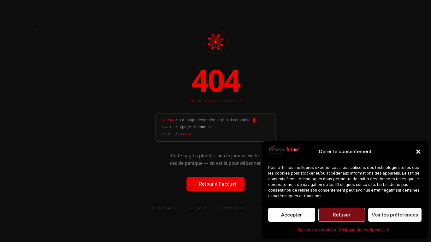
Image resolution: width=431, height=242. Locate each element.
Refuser (342, 215)
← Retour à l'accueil (215, 184)
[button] (418, 151)
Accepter (291, 215)
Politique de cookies (317, 230)
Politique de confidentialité (364, 230)
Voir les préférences (395, 215)
